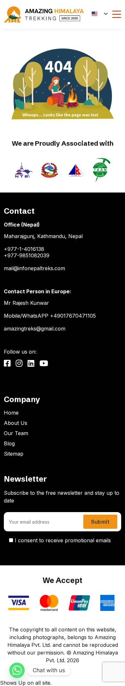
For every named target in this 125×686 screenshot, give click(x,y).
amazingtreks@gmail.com (34, 328)
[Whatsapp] (17, 670)
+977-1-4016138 (24, 249)
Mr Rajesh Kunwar (26, 303)
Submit (100, 522)
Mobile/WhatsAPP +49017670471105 (50, 316)
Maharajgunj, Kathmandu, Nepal (43, 236)
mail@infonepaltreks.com (34, 268)
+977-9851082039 (26, 255)
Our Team (16, 433)
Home (11, 412)
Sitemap (13, 453)
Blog (9, 443)
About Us (15, 423)
